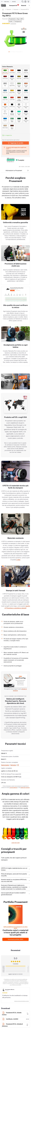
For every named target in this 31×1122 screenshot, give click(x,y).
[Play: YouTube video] (15, 381)
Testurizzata (5, 765)
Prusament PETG (25, 9)
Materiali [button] (23, 5)
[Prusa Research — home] (3, 5)
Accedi (10, 974)
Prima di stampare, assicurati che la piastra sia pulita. (14, 874)
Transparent (17, 21)
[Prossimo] (26, 38)
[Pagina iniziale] (3, 9)
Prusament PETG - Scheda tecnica (11, 1013)
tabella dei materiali (25, 787)
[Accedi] (25, 1)
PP (18, 765)
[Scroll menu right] (29, 5)
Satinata (13, 765)
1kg (18, 18)
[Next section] (28, 170)
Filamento (9, 9)
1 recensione (13, 23)
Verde (10, 21)
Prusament (16, 9)
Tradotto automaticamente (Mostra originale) (21, 1001)
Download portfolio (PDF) (15, 939)
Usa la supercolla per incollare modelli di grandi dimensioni (13, 893)
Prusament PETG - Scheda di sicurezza (12, 1025)
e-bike (18, 559)
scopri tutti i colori (16, 842)
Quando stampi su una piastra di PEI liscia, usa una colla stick (14, 880)
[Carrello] (28, 1)
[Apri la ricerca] (22, 1)
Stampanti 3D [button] (14, 5)
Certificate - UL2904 (12, 1019)
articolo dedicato (13, 787)
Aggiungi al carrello (16, 143)
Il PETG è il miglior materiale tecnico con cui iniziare (14, 869)
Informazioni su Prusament (14, 170)
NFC (22, 18)
